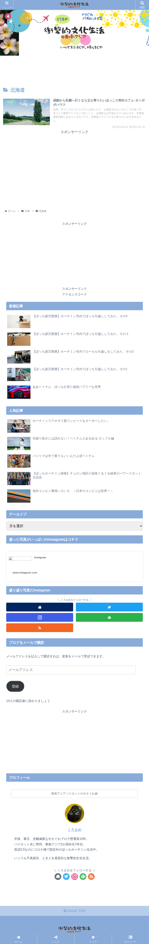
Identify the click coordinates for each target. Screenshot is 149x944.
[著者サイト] (39, 607)
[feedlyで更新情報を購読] (109, 617)
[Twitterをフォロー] (109, 607)
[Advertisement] (74, 162)
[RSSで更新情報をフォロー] (39, 627)
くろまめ (74, 830)
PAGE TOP (76, 911)
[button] (137, 558)
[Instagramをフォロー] (39, 617)
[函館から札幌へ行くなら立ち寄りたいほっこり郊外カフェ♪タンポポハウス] (91, 660)
